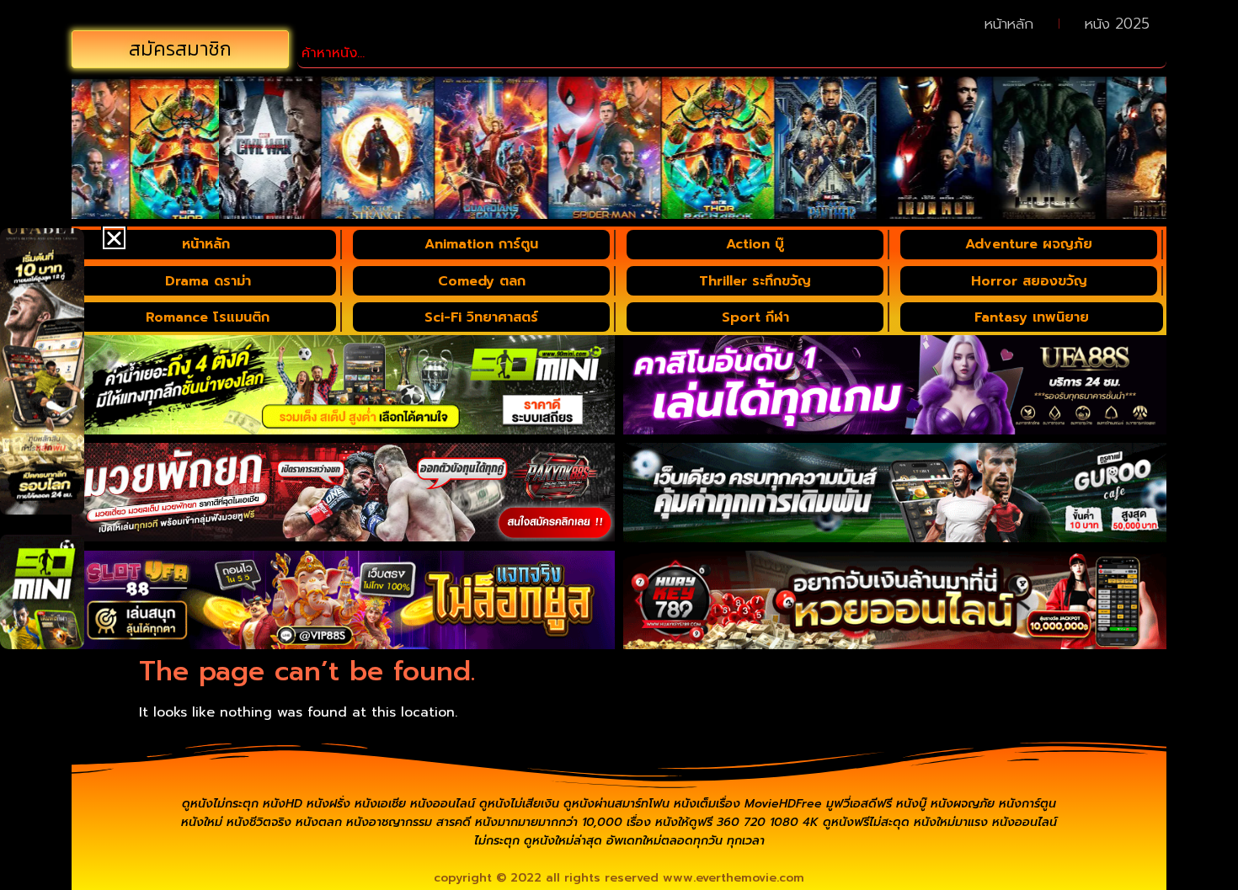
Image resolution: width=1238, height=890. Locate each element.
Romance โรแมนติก (207, 317)
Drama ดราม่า (208, 281)
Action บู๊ (755, 244)
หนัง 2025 (1117, 24)
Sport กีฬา (755, 317)
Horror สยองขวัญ (1029, 281)
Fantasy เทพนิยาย (1031, 317)
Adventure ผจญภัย (1028, 244)
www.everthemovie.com (733, 878)
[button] (114, 238)
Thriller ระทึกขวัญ (755, 281)
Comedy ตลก (482, 281)
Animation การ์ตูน (481, 244)
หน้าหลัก (1009, 24)
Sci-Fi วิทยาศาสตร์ (481, 317)
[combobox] (731, 53)
